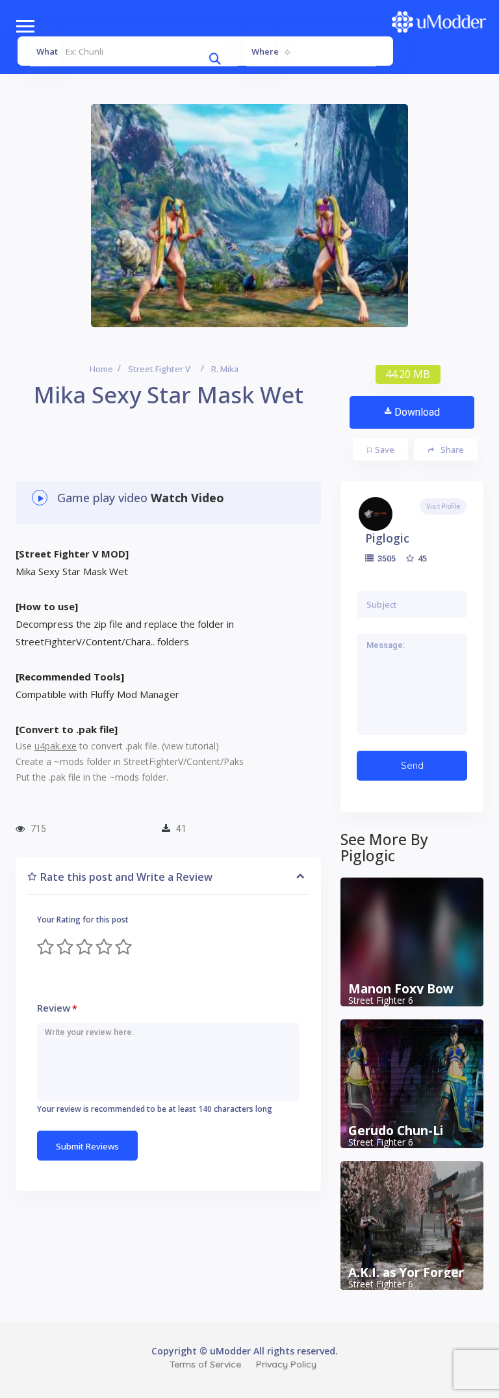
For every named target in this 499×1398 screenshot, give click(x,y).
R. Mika (224, 369)
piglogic (387, 538)
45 (421, 558)
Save (384, 449)
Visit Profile (443, 506)
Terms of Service (205, 1364)
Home (101, 369)
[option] (249, 215)
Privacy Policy (286, 1364)
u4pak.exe (55, 746)
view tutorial (190, 746)
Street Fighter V (159, 369)
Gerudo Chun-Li (395, 1130)
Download (417, 412)
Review (57, 1008)
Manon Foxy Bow (401, 989)
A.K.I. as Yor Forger (406, 1272)
